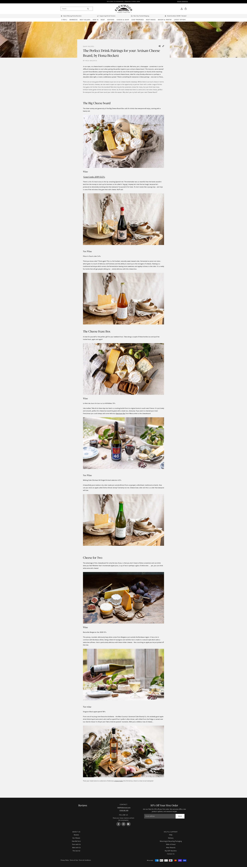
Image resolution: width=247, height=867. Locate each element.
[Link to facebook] (118, 824)
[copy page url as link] (163, 46)
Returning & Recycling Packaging (171, 841)
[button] (185, 9)
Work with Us (76, 847)
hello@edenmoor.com (123, 807)
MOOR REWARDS (182, 1)
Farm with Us (76, 844)
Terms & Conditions (85, 860)
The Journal (76, 851)
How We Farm (76, 841)
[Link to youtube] (128, 824)
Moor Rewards (170, 847)
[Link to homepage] (123, 9)
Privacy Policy (65, 860)
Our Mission (76, 838)
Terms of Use (74, 860)
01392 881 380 (124, 810)
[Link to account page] (181, 8)
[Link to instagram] (123, 824)
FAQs (170, 835)
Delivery (170, 838)
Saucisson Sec (120, 413)
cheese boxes (118, 781)
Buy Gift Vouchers (171, 851)
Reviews (76, 835)
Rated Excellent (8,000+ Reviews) (176, 16)
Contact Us (170, 854)
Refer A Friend (170, 844)
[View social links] (159, 46)
